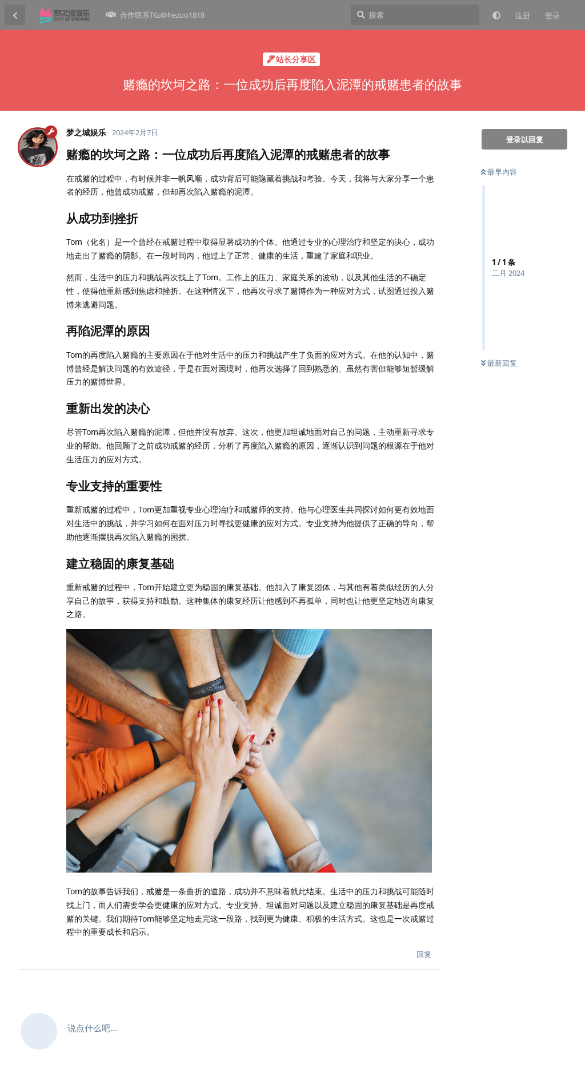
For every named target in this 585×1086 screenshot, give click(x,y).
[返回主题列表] (15, 15)
